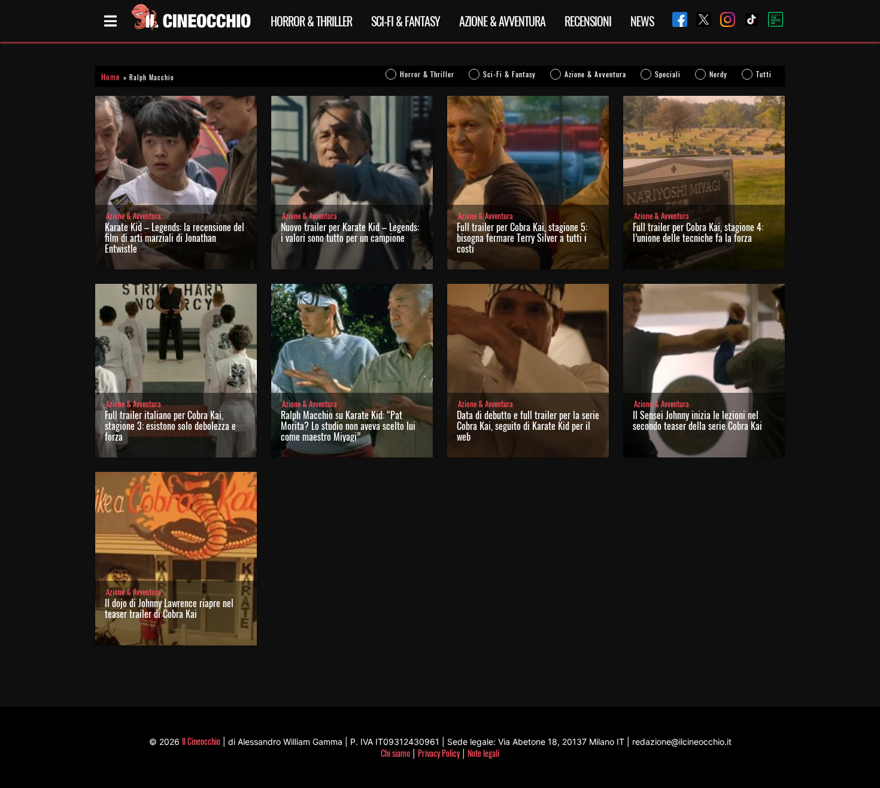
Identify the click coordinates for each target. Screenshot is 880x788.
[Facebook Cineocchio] (675, 20)
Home (110, 77)
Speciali (668, 74)
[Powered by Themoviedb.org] (771, 21)
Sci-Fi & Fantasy (405, 21)
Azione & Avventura (502, 21)
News (642, 21)
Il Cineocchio (201, 741)
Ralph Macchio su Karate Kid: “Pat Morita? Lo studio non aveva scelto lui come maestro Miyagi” (348, 426)
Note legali (483, 753)
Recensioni (588, 21)
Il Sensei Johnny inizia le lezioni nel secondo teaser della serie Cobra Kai (697, 420)
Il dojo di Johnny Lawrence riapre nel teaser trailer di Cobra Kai (169, 608)
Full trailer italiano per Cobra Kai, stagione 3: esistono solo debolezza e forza (170, 426)
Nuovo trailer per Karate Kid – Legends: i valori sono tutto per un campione (350, 232)
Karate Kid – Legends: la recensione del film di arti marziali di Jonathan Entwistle (174, 238)
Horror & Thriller (311, 21)
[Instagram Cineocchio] (723, 20)
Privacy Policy (439, 753)
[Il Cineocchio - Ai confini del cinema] (190, 21)
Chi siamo (395, 753)
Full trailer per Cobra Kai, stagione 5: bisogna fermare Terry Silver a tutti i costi (522, 238)
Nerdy (718, 74)
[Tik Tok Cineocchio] (747, 20)
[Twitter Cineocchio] (699, 20)
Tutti (764, 74)
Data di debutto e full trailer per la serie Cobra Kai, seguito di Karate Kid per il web (528, 426)
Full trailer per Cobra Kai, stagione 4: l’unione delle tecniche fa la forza (698, 232)
